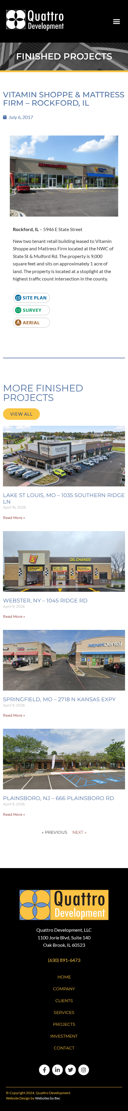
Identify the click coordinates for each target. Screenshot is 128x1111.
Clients (64, 1000)
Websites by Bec (47, 1098)
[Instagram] (83, 1070)
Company (64, 988)
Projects (64, 1024)
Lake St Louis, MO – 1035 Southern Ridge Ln (64, 498)
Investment (64, 1036)
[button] (116, 21)
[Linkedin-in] (57, 1070)
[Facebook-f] (44, 1070)
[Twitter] (70, 1070)
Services (64, 1012)
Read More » (14, 517)
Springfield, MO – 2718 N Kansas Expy (59, 699)
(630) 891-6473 (64, 960)
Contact (64, 1048)
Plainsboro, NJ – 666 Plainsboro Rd (58, 798)
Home (64, 977)
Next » (79, 832)
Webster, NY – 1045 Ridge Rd (45, 600)
